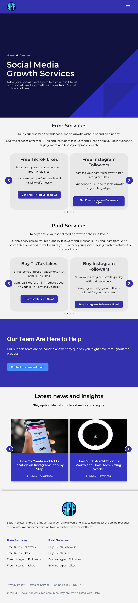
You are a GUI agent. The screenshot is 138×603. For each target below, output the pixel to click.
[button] (128, 7)
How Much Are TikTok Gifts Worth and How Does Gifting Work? (98, 465)
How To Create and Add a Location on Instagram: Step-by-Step (40, 465)
